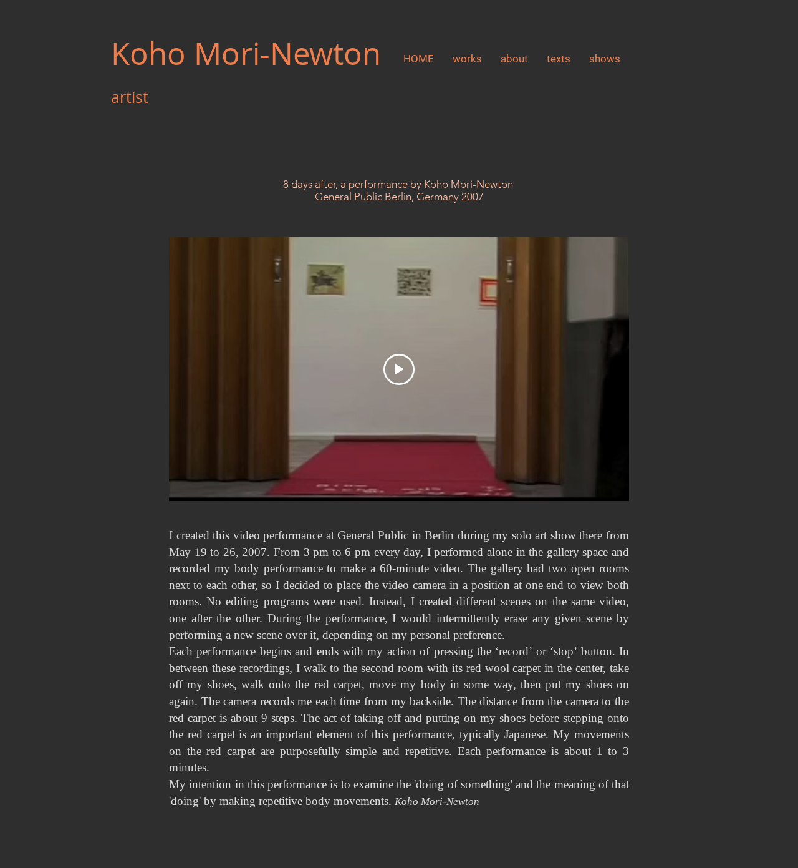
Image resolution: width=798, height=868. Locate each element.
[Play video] (399, 369)
